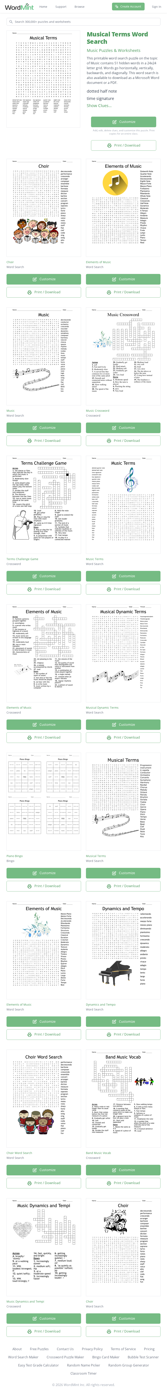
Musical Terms (96, 856)
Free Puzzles (39, 1349)
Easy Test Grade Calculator (38, 1365)
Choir (10, 262)
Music (11, 411)
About (17, 1349)
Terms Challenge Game (22, 559)
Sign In (156, 7)
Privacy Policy (92, 1349)
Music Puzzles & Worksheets (114, 50)
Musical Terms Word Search (117, 38)
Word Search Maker (23, 1357)
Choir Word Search (19, 1153)
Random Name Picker (83, 1365)
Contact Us (65, 1349)
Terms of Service (123, 1349)
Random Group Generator (128, 1365)
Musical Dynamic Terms (102, 707)
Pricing (149, 1349)
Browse (80, 7)
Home (43, 7)
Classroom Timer (83, 1373)
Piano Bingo (15, 856)
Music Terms (94, 559)
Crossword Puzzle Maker (65, 1357)
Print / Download (126, 145)
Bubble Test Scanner (143, 1357)
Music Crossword (97, 411)
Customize (127, 121)
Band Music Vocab (98, 1153)
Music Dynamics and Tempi (25, 1301)
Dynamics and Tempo (100, 1004)
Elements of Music (98, 262)
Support (60, 7)
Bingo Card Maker (106, 1357)
